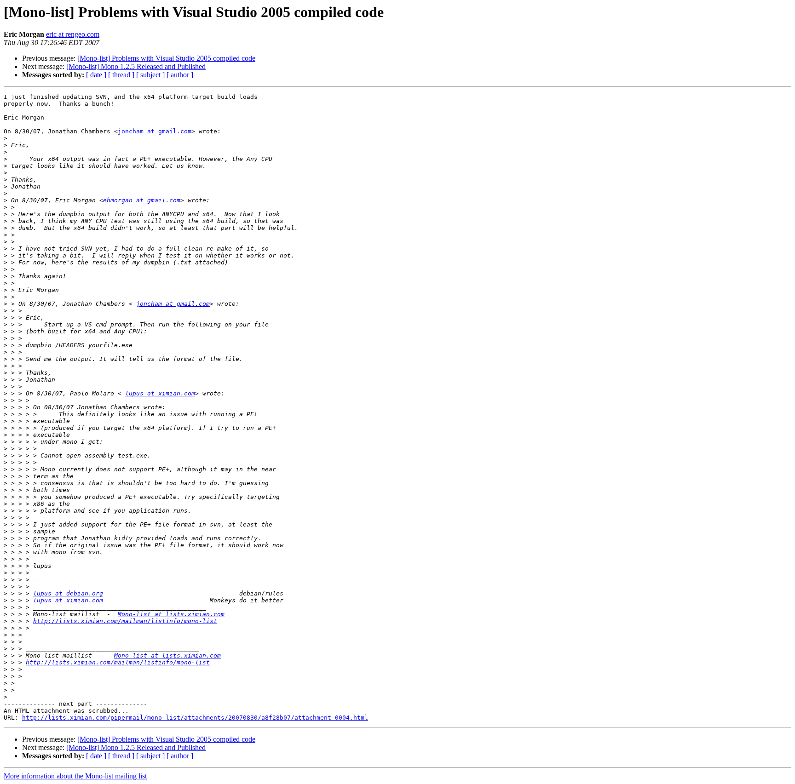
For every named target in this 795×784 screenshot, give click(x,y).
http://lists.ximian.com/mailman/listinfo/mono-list (125, 621)
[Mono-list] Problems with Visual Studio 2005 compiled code (166, 58)
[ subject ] (150, 75)
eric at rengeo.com (72, 34)
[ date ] (96, 75)
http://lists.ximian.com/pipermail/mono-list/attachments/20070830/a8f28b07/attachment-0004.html (195, 717)
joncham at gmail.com (154, 131)
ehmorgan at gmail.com (141, 200)
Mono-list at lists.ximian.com (171, 614)
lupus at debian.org (68, 593)
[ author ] (180, 75)
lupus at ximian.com (160, 393)
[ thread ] (121, 75)
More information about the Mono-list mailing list (75, 776)
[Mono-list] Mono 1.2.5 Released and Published (136, 66)
